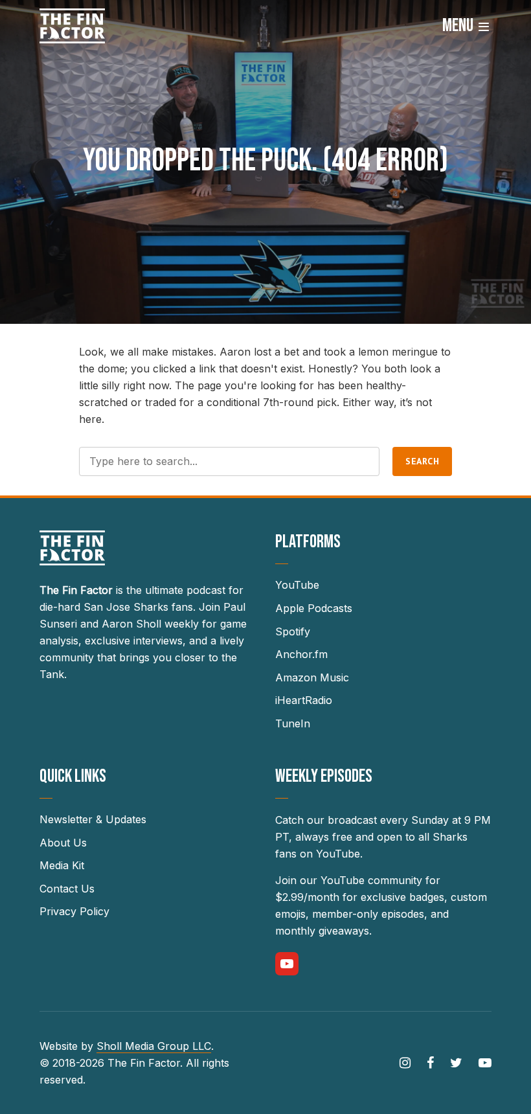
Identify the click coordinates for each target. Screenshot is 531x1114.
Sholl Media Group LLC (153, 1046)
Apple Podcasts (313, 608)
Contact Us (67, 888)
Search (422, 461)
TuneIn (292, 723)
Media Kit (62, 865)
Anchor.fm (301, 654)
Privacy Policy (74, 911)
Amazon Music (312, 677)
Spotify (292, 631)
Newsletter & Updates (93, 819)
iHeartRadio (303, 700)
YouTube (297, 584)
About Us (63, 842)
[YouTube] (287, 963)
